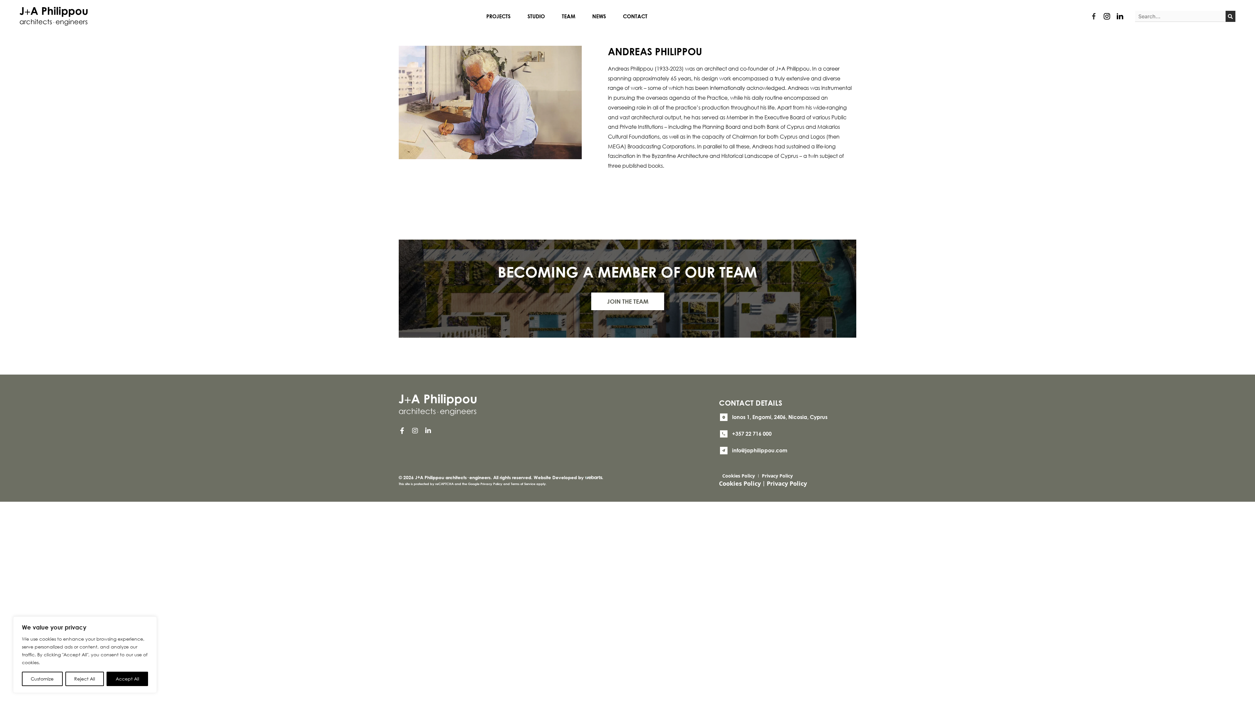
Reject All (84, 678)
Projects (498, 16)
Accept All (127, 678)
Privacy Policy (777, 476)
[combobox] (1180, 16)
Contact (635, 16)
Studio (536, 16)
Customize (42, 678)
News (599, 16)
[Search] (1230, 16)
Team (568, 16)
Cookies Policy (738, 476)
